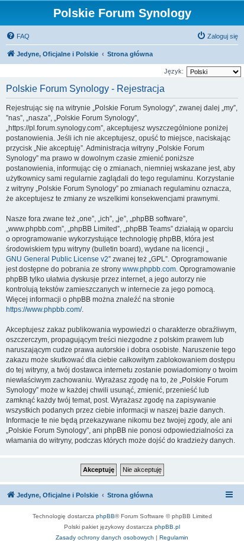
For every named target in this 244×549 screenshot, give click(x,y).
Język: (174, 71)
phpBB (105, 516)
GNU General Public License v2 (57, 259)
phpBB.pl (167, 527)
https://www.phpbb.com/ (44, 309)
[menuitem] (18, 36)
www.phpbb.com (149, 269)
